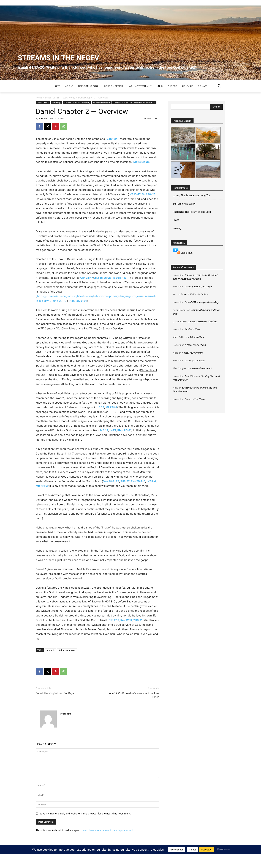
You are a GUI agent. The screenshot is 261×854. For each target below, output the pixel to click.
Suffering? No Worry (184, 203)
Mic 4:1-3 (42, 485)
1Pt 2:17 (114, 620)
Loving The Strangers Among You (192, 195)
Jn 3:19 (99, 407)
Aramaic (51, 650)
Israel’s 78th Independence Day (202, 302)
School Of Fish (52, 97)
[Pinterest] (55, 126)
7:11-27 (125, 481)
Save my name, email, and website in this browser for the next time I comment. (85, 813)
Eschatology (69, 97)
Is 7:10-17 (134, 194)
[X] (47, 126)
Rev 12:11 (126, 620)
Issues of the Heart (195, 360)
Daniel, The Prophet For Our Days (55, 693)
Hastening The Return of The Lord (192, 211)
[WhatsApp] (63, 126)
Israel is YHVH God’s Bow (198, 286)
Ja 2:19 (103, 430)
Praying (177, 228)
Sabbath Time (192, 329)
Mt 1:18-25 (149, 194)
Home (39, 97)
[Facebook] (39, 126)
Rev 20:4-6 (138, 481)
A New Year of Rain (195, 344)
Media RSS (186, 252)
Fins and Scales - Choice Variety (77, 102)
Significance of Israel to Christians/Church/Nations (134, 102)
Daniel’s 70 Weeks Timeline (202, 321)
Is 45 (113, 430)
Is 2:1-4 (151, 481)
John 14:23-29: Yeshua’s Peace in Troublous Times (133, 695)
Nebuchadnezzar (67, 650)
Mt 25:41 (111, 407)
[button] (219, 86)
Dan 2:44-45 (111, 481)
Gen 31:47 (86, 277)
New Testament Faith (101, 102)
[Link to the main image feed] (176, 252)
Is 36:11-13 (120, 277)
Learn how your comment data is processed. (107, 830)
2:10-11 (137, 620)
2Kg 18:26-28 (103, 277)
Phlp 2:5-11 (124, 430)
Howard (43, 118)
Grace (176, 220)
